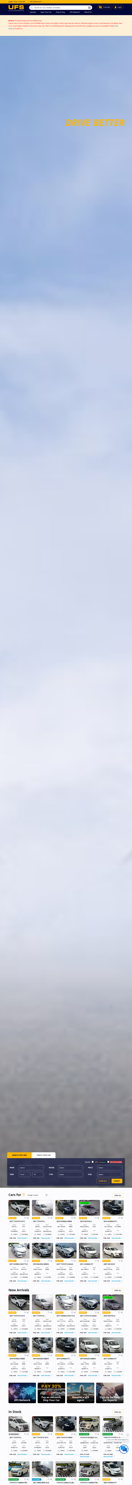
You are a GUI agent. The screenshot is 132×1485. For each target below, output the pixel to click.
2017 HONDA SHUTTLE (18, 1264)
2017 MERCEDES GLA (41, 1483)
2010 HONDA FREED (64, 1221)
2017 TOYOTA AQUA (65, 1264)
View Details (22, 1238)
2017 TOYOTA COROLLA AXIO (39, 1222)
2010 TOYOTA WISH (64, 1437)
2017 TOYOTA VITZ (17, 1221)
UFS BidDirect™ (36, 2)
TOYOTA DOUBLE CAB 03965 (89, 1438)
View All (117, 1195)
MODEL (52, 1167)
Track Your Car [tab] (44, 1155)
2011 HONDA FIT (86, 1264)
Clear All (102, 1181)
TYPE (51, 1174)
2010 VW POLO (86, 1221)
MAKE (12, 1167)
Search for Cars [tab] (19, 1155)
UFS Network (75, 12)
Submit (117, 1181)
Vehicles (33, 12)
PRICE (90, 1167)
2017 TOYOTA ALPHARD (15, 1438)
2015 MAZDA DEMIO (88, 1359)
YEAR (12, 1174)
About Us (88, 12)
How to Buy (60, 12)
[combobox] (31, 1167)
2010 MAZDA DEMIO (41, 1264)
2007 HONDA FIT (110, 1483)
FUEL (90, 1174)
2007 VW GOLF (109, 1264)
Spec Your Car (46, 12)
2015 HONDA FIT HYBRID (110, 1222)
